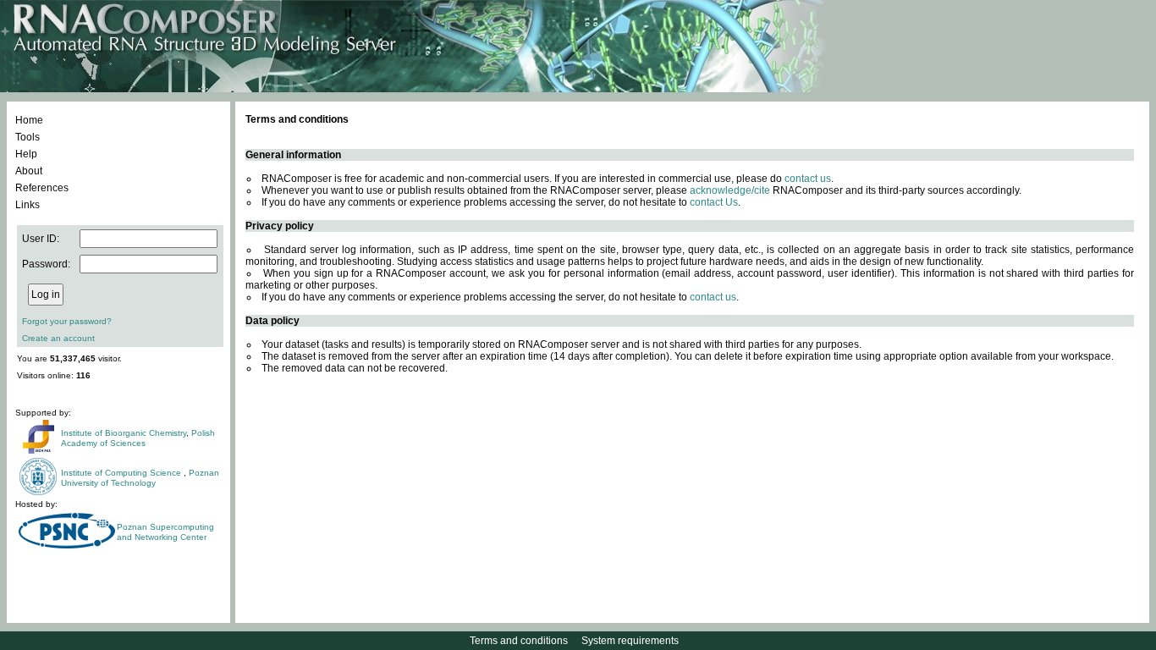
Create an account (58, 338)
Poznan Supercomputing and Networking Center (165, 532)
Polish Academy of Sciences (138, 438)
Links (27, 205)
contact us (807, 179)
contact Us (714, 202)
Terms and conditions (519, 641)
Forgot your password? (67, 321)
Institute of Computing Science (122, 472)
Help (26, 154)
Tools (27, 137)
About (28, 171)
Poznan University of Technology (140, 478)
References (42, 188)
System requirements (630, 641)
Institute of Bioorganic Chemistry (123, 433)
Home (29, 120)
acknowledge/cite (730, 190)
